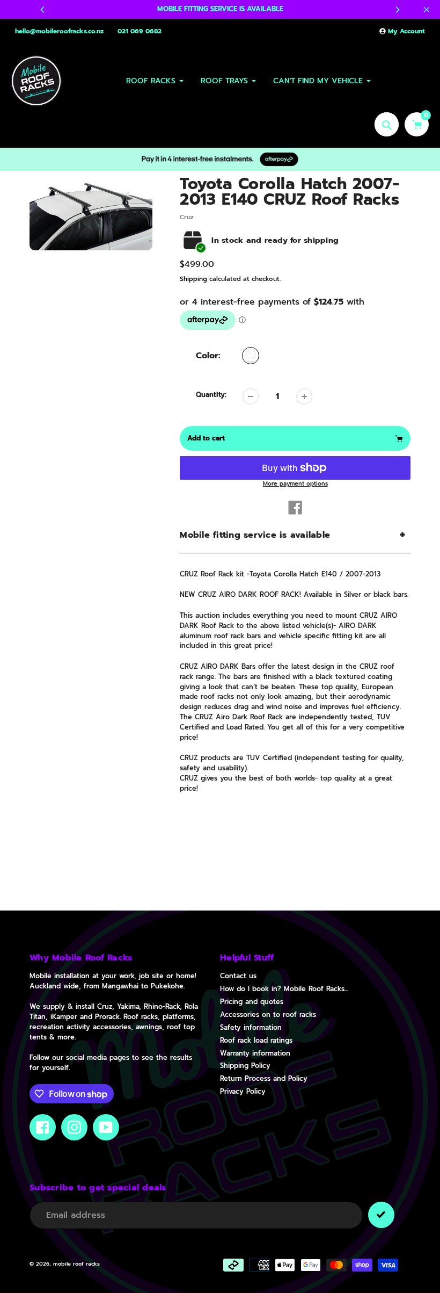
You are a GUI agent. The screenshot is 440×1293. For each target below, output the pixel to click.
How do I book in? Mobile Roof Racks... (284, 989)
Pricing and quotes (251, 1001)
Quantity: (211, 395)
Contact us (238, 976)
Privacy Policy (243, 1091)
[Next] (397, 9)
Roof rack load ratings (256, 1040)
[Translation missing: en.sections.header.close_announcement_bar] (426, 9)
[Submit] (381, 1215)
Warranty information (255, 1053)
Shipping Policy (245, 1065)
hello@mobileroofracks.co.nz (59, 31)
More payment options (295, 484)
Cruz (187, 217)
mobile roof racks (76, 1264)
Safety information (251, 1027)
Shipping (193, 279)
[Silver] (250, 355)
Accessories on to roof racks (268, 1014)
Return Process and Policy (263, 1078)
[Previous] (43, 9)
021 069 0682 (140, 31)
